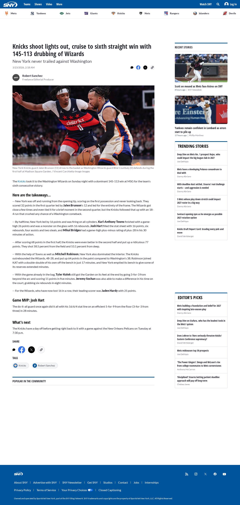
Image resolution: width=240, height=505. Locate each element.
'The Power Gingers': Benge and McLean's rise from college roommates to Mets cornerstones (199, 363)
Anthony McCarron (186, 369)
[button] (230, 4)
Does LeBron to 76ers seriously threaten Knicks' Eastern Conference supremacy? (199, 337)
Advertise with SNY (45, 482)
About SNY (21, 482)
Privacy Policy (22, 490)
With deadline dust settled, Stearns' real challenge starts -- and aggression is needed (201, 186)
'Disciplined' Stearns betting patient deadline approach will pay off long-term (198, 378)
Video (49, 4)
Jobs (136, 482)
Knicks (22, 181)
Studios (107, 482)
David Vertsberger (185, 236)
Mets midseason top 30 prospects (193, 350)
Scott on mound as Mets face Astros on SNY (199, 86)
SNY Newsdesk (195, 89)
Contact (123, 482)
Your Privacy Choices (74, 490)
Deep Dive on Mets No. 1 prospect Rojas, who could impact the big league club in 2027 (198, 156)
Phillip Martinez (196, 135)
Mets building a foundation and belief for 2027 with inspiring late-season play (199, 307)
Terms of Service (46, 490)
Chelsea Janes (183, 384)
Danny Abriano (184, 176)
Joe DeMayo (183, 161)
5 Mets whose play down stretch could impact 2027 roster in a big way (199, 200)
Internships (152, 482)
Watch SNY (206, 4)
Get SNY (92, 482)
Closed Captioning (110, 490)
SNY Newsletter (72, 482)
